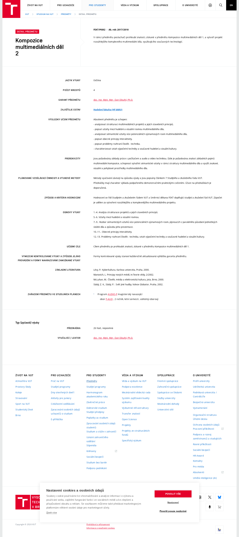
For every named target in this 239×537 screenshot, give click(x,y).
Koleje (18, 392)
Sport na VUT (22, 403)
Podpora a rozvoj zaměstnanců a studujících (207, 436)
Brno (18, 415)
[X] (210, 497)
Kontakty (197, 460)
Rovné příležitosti (202, 444)
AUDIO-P (112, 294)
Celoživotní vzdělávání (62, 403)
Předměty (66, 14)
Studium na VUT (45, 14)
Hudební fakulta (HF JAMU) (107, 109)
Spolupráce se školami (169, 392)
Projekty (126, 425)
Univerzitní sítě (165, 409)
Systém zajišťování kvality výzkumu (135, 400)
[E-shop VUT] (219, 507)
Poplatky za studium (97, 417)
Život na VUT (35, 5)
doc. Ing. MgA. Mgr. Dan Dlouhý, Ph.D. (113, 99)
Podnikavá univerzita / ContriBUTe (205, 394)
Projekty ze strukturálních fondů (136, 432)
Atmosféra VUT (23, 381)
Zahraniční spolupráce (169, 386)
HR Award (198, 455)
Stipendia (91, 445)
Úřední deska (200, 419)
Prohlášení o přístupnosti (98, 524)
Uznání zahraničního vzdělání (97, 439)
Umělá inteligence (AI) (205, 477)
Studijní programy (60, 386)
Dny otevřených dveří (62, 392)
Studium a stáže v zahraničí (101, 431)
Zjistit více (51, 512)
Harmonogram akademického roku (97, 394)
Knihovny (95, 451)
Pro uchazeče (65, 5)
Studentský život (24, 409)
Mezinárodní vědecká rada (136, 392)
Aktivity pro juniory (61, 398)
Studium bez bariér (96, 462)
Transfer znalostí (131, 413)
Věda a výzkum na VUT (134, 381)
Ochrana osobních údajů (206, 424)
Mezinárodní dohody (168, 403)
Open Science (129, 419)
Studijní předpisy (95, 412)
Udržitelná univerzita (204, 386)
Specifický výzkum (131, 440)
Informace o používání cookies (100, 528)
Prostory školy (23, 386)
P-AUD (109, 299)
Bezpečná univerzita (204, 402)
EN (231, 5)
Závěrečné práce (95, 402)
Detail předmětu (88, 14)
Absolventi (202, 472)
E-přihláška (57, 419)
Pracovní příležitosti (207, 429)
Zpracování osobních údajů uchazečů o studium (65, 411)
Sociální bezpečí (94, 456)
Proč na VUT (57, 381)
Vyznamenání (200, 407)
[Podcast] (210, 507)
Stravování (21, 398)
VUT (27, 14)
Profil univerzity (201, 381)
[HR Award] (219, 530)
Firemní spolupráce (167, 381)
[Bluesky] (219, 497)
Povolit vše (173, 494)
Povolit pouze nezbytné (173, 511)
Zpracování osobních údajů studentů (100, 425)
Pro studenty (97, 5)
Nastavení (173, 502)
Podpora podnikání (96, 468)
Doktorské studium (96, 407)
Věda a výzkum (130, 5)
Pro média (198, 466)
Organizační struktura (205, 414)
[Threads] (200, 497)
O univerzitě (190, 5)
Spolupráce (160, 5)
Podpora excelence (132, 386)
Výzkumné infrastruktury (135, 407)
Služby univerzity (166, 398)
